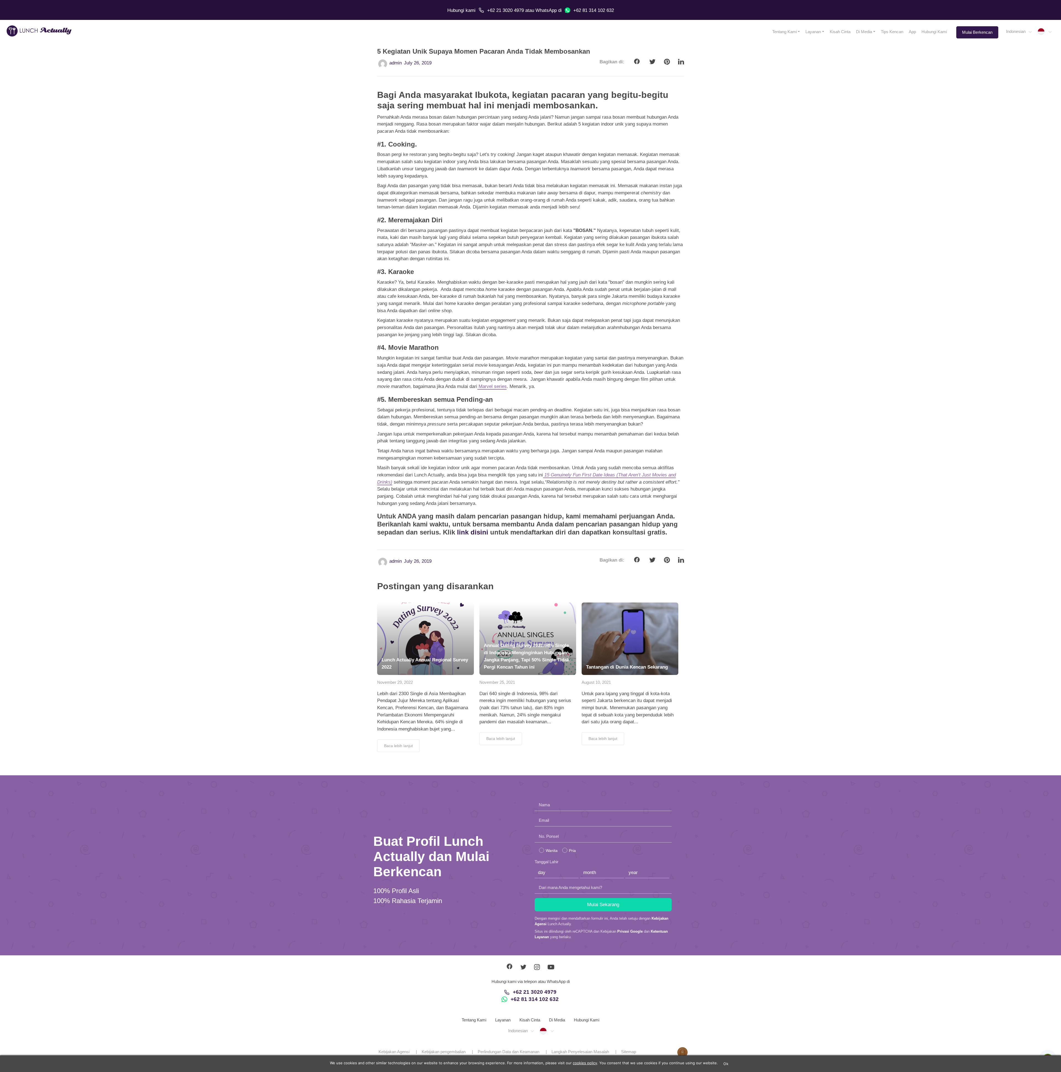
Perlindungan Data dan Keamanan (508, 1051)
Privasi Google (630, 931)
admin (395, 63)
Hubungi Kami (934, 31)
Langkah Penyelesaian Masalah (580, 1051)
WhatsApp (546, 10)
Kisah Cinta (840, 31)
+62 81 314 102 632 (593, 10)
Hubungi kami (461, 10)
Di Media (864, 31)
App (912, 31)
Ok (725, 1063)
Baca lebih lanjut (398, 746)
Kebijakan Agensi (394, 1051)
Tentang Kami (784, 31)
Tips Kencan (892, 31)
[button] (1018, 31)
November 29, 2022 (395, 682)
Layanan (813, 31)
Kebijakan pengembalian (444, 1051)
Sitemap (628, 1051)
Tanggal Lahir (546, 861)
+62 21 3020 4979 (505, 10)
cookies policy (585, 1063)
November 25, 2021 (497, 682)
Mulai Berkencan (977, 32)
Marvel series (492, 386)
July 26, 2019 (418, 63)
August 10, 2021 (596, 682)
